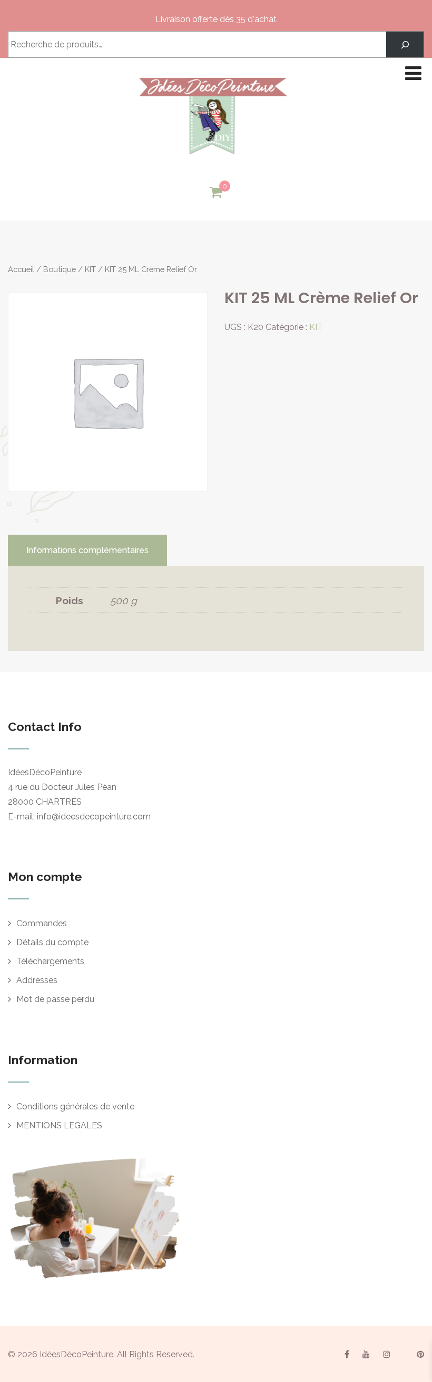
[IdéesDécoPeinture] (212, 157)
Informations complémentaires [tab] (87, 550)
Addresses (36, 980)
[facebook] (347, 1354)
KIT (90, 269)
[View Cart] (216, 193)
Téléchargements (50, 961)
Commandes (41, 923)
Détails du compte (52, 942)
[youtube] (366, 1354)
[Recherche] (405, 44)
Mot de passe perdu (55, 999)
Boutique (59, 269)
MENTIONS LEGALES (59, 1125)
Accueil (21, 269)
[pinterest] (420, 1354)
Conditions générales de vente (75, 1106)
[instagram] (386, 1354)
